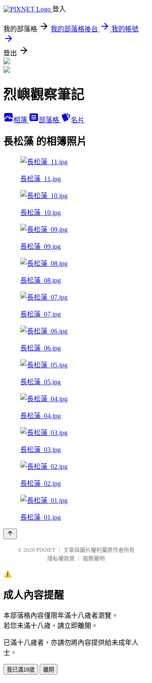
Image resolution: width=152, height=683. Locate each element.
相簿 (21, 120)
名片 (77, 120)
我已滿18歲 (21, 669)
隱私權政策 (61, 558)
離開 (48, 669)
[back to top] (10, 534)
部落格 (50, 120)
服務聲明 (94, 558)
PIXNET (45, 550)
